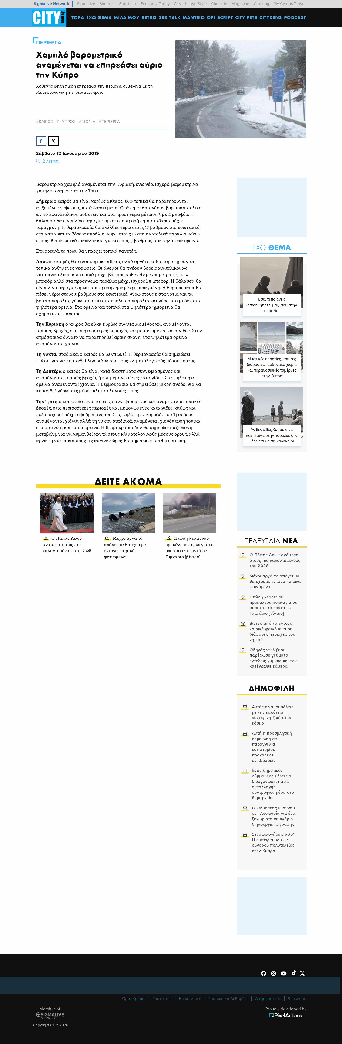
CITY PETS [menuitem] (246, 17)
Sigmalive (86, 3)
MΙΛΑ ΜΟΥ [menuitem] (126, 17)
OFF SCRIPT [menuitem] (220, 17)
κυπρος (67, 121)
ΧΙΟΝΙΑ (88, 121)
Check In (219, 3)
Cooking (261, 3)
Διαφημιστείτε (268, 998)
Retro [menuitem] (149, 17)
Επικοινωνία (190, 998)
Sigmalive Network (51, 3)
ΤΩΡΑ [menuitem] (77, 17)
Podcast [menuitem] (295, 17)
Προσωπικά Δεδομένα (228, 998)
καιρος (46, 121)
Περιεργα (48, 43)
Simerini (107, 3)
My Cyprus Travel (290, 3)
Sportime (127, 3)
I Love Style (196, 3)
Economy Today (155, 3)
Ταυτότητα (163, 998)
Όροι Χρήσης (134, 998)
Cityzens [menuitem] (270, 17)
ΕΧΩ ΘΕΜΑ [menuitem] (99, 17)
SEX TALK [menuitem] (170, 17)
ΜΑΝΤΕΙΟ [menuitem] (194, 17)
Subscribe (297, 998)
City (177, 3)
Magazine (240, 3)
